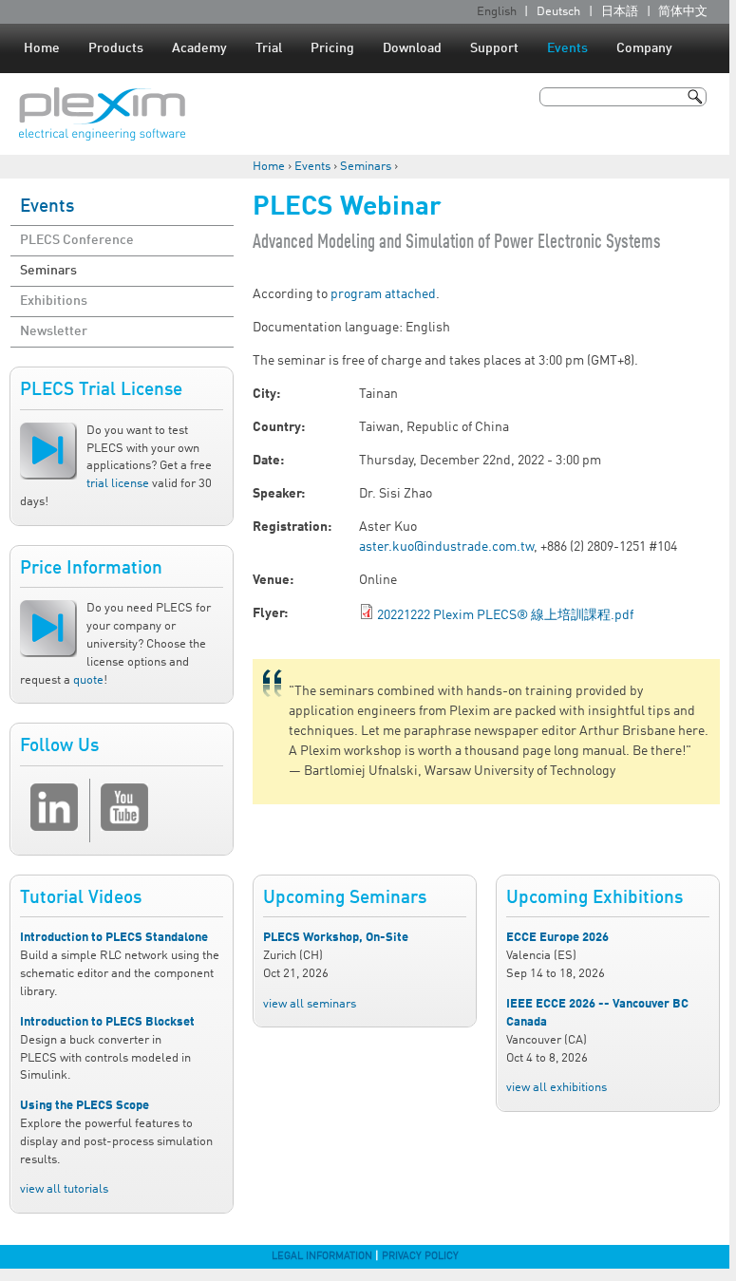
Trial (268, 48)
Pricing (332, 48)
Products (115, 48)
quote (88, 680)
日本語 (619, 12)
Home (42, 48)
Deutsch (558, 12)
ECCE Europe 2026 (557, 938)
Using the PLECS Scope (84, 1106)
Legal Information (322, 1256)
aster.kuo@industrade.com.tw (446, 547)
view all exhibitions (556, 1088)
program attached (383, 294)
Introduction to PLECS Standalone (114, 938)
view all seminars (309, 1004)
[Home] (102, 114)
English (497, 12)
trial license (117, 484)
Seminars (365, 166)
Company (644, 48)
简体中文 (683, 12)
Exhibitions (53, 301)
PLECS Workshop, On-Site (335, 938)
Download (412, 48)
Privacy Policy (420, 1256)
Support (494, 48)
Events (567, 48)
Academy (199, 48)
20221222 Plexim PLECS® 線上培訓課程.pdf (505, 615)
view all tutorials (64, 1189)
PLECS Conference (77, 240)
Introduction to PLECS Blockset (107, 1022)
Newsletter (53, 331)
